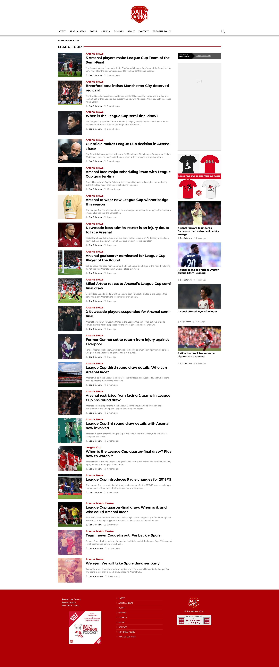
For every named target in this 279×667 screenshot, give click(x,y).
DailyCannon (185, 322)
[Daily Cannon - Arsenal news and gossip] (139, 14)
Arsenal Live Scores (71, 599)
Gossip (93, 31)
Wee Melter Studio (70, 605)
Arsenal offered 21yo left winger (197, 311)
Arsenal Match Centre (100, 503)
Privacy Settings (127, 637)
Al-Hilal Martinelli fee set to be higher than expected (196, 355)
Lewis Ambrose (96, 548)
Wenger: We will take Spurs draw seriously (123, 563)
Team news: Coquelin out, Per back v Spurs (123, 535)
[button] (223, 31)
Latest (62, 31)
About (131, 31)
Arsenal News (78, 31)
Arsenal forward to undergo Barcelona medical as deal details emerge (198, 231)
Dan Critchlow (95, 75)
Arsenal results (69, 602)
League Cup (72, 40)
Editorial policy (162, 31)
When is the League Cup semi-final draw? (122, 116)
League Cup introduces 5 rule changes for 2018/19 (128, 479)
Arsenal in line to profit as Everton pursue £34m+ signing (198, 271)
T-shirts (119, 31)
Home (61, 40)
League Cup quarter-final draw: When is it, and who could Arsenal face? (126, 509)
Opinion (105, 31)
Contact (144, 31)
